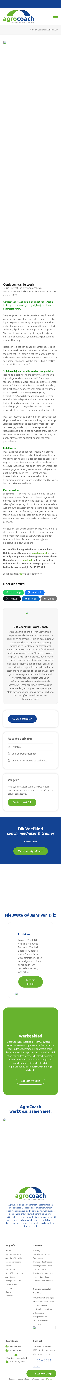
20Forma (48, 1379)
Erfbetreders (11, 1284)
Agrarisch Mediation (14, 1258)
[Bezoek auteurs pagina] (30, 616)
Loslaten (16, 747)
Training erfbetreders (42, 1262)
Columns (9, 1288)
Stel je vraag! (43, 1373)
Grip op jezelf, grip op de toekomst (29, 760)
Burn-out (9, 1266)
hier (21, 573)
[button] (13, 592)
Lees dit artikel (30, 982)
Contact (9, 1296)
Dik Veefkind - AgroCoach (30, 626)
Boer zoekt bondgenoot (24, 753)
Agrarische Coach (13, 1254)
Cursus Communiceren (43, 1281)
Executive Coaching (14, 1262)
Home (33, 29)
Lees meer (31, 841)
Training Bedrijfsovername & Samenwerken (41, 1254)
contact (27, 560)
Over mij (9, 1292)
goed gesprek (40, 553)
